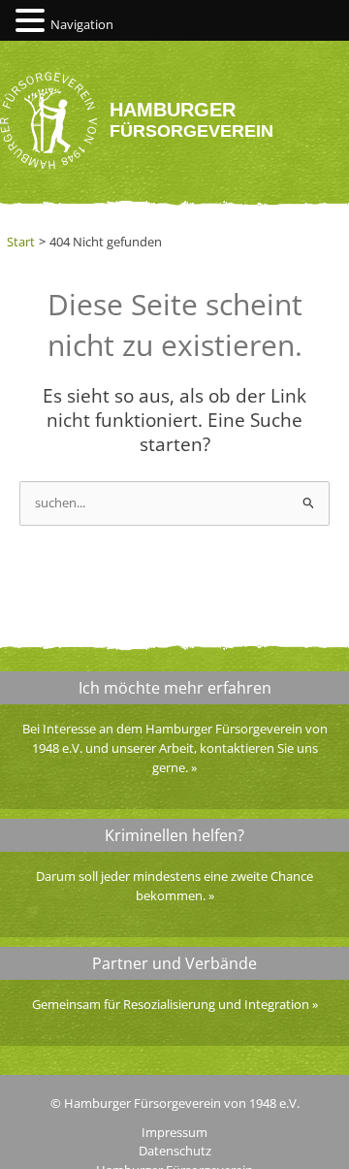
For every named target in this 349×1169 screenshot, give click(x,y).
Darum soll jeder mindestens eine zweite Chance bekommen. (174, 885)
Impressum (174, 1132)
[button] (33, 21)
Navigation (81, 24)
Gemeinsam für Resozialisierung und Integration (170, 1004)
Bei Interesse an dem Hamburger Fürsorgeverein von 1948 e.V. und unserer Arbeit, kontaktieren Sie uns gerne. (175, 748)
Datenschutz (175, 1150)
